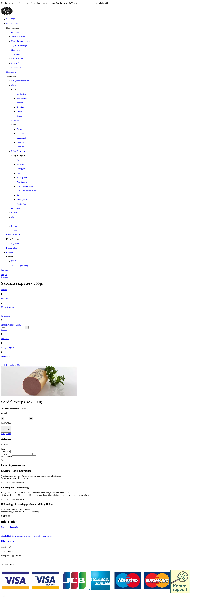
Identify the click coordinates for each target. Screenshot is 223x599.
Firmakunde (6, 270)
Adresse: (5, 454)
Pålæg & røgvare (8, 307)
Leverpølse (5, 316)
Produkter (5, 298)
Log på (4, 274)
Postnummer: (6, 457)
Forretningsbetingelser (10, 527)
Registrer (4, 277)
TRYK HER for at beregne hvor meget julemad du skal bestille (26, 536)
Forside (4, 289)
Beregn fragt (6, 434)
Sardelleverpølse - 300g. (11, 325)
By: (3, 459)
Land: (3, 449)
